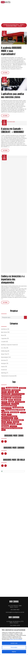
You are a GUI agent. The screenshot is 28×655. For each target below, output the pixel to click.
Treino (3, 430)
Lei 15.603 (23, 412)
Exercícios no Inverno (6, 408)
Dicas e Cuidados (5, 403)
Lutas (3, 414)
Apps (17, 392)
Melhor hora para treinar (7, 418)
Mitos (16, 418)
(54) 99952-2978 (15, 625)
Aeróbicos (4, 329)
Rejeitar (14, 651)
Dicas (11, 402)
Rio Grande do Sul (8, 424)
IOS (3, 410)
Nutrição (3, 363)
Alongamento (16, 390)
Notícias (3, 360)
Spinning (3, 373)
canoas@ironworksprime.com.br (15, 612)
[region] (14, 641)
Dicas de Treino (20, 402)
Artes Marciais (6, 394)
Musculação (4, 357)
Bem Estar (4, 332)
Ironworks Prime (15, 410)
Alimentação (6, 390)
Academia (12, 388)
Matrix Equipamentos (9, 416)
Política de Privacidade (16, 639)
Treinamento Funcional (7, 376)
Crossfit (3, 341)
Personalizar (14, 647)
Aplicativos (10, 392)
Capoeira (4, 338)
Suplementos (13, 426)
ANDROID (4, 392)
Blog (4, 399)
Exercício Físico (9, 405)
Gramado (18, 407)
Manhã (9, 414)
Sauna (3, 366)
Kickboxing (4, 351)
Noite (3, 422)
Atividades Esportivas (11, 396)
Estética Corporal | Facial (8, 344)
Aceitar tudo (14, 643)
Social (3, 369)
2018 (3, 388)
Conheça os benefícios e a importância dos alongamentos (12, 279)
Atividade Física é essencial (18, 393)
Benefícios (16, 398)
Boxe (2, 335)
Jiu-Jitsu (3, 348)
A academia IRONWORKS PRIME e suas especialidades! (11, 51)
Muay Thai (4, 354)
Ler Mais (5, 72)
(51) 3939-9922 (15, 609)
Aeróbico (22, 388)
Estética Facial (15, 403)
